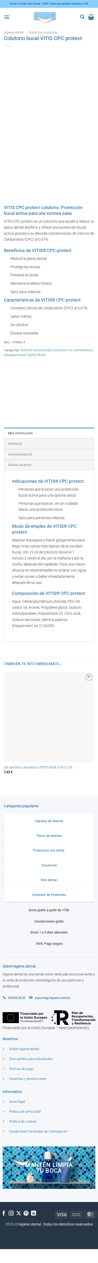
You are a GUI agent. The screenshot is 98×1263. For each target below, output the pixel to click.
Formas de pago (21, 1069)
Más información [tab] (20, 433)
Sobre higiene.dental (24, 1049)
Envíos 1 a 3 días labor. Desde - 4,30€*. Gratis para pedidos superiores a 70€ (49, 3)
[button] (7, 17)
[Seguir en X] (18, 1213)
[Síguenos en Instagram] (11, 1213)
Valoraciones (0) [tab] (20, 454)
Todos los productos (42, 32)
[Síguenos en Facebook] (3, 1213)
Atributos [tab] (15, 444)
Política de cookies (23, 1121)
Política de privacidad (25, 1111)
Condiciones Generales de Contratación (38, 1131)
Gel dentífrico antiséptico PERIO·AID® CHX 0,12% (38, 767)
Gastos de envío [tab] (19, 465)
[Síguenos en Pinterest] (26, 1213)
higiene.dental (14, 32)
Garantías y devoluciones (27, 1079)
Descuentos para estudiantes (31, 1059)
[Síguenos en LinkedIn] (33, 1213)
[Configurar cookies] (8, 1254)
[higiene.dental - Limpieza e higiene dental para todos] (45, 17)
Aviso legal (17, 1101)
